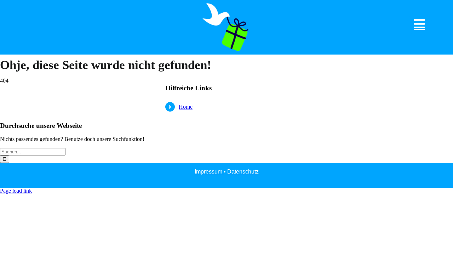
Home (186, 107)
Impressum (209, 172)
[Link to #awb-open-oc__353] (419, 24)
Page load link (16, 191)
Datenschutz (243, 172)
